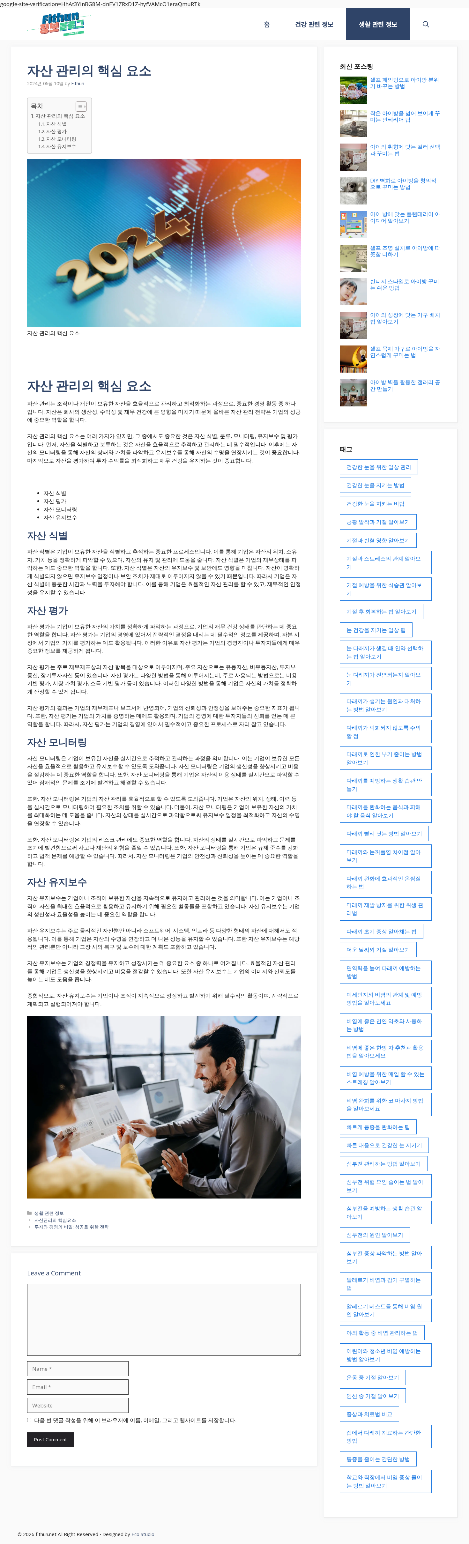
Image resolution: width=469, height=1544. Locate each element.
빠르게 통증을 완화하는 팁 (378, 1127)
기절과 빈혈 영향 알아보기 (378, 540)
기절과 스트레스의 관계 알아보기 (383, 562)
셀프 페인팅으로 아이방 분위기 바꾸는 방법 (404, 83)
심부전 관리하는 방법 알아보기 (383, 1163)
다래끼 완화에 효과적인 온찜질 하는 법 (383, 882)
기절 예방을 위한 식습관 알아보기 (384, 589)
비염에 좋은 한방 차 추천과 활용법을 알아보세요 (384, 1051)
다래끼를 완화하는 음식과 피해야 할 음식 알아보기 (383, 811)
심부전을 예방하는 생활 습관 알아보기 (384, 1212)
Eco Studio (142, 1534)
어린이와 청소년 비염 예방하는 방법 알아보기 (383, 1355)
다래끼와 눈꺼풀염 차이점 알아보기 (383, 856)
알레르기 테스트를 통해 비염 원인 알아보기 (384, 1310)
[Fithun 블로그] (59, 24)
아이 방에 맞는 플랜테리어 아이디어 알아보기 (405, 217)
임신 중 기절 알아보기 (372, 1395)
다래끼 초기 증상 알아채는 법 (381, 931)
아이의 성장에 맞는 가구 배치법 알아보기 (405, 318)
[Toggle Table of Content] (78, 106)
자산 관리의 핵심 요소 (60, 115)
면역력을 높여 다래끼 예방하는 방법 (383, 972)
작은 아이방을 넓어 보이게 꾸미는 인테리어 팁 (405, 116)
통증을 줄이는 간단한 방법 (378, 1459)
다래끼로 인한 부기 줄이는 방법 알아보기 (384, 758)
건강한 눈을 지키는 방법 (375, 485)
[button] (426, 24)
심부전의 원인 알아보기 (374, 1234)
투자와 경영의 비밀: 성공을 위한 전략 (71, 1227)
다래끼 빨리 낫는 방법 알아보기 (384, 833)
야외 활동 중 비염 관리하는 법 (382, 1332)
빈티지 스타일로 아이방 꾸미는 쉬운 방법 (404, 284)
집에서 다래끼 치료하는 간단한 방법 (383, 1436)
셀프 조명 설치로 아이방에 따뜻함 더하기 (405, 251)
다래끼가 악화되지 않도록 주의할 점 (383, 731)
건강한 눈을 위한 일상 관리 (378, 467)
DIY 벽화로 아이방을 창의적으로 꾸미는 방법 (403, 183)
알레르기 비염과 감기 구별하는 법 (383, 1284)
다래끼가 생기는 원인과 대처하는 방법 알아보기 (383, 705)
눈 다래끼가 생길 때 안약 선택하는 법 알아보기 (384, 652)
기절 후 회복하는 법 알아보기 (381, 611)
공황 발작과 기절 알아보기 (378, 521)
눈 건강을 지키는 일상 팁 (376, 630)
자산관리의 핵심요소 (55, 1220)
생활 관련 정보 (378, 24)
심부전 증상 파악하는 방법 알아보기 (384, 1257)
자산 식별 (56, 124)
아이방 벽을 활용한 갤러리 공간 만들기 (405, 385)
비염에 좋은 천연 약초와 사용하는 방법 (384, 1025)
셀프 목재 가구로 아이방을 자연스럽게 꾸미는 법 (405, 352)
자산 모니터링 (61, 139)
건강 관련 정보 (314, 24)
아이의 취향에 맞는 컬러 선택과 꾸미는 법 (405, 150)
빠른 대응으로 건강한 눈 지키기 (384, 1145)
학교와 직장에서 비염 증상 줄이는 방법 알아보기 (384, 1481)
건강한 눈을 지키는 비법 (375, 503)
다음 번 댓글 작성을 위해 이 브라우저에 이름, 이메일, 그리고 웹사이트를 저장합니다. (135, 1420)
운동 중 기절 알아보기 (372, 1377)
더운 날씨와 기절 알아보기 (378, 949)
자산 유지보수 (61, 146)
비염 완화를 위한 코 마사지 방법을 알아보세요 (384, 1104)
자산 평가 (56, 131)
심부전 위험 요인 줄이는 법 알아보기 (384, 1186)
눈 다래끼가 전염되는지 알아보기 (383, 679)
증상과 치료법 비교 (369, 1414)
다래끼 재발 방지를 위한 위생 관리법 (384, 909)
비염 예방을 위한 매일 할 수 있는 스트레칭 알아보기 (385, 1078)
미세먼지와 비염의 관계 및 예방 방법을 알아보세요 (384, 998)
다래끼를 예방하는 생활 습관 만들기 (384, 784)
